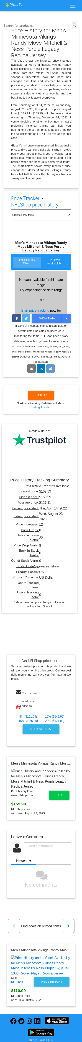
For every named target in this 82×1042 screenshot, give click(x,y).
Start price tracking (35, 310)
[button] (14, 926)
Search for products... (19, 25)
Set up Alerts (40, 729)
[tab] (27, 263)
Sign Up (41, 395)
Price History (51, 981)
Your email (29, 693)
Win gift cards (41, 407)
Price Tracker (25, 198)
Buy (59, 795)
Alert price (28, 701)
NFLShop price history (34, 205)
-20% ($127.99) (54, 721)
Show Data (47, 318)
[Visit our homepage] (12, 5)
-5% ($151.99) (27, 716)
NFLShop (17, 982)
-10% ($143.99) (54, 716)
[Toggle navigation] (73, 6)
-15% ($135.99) (28, 721)
